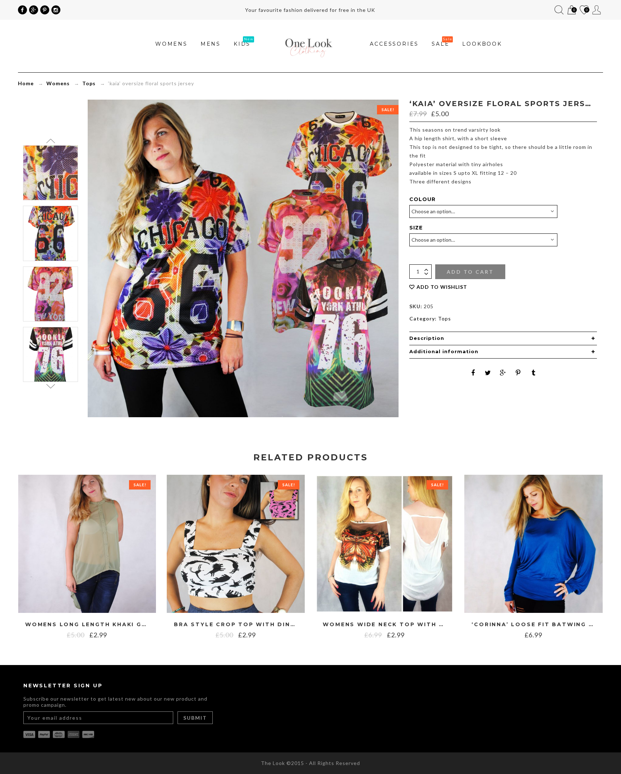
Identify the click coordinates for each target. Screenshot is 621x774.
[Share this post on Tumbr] (533, 372)
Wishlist (584, 10)
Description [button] (426, 338)
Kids (242, 44)
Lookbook (482, 44)
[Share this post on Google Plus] (503, 372)
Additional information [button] (443, 351)
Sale (440, 44)
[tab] (503, 338)
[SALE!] (87, 543)
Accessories (394, 44)
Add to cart (470, 272)
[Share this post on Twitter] (488, 372)
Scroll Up (50, 141)
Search (559, 9)
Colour (422, 199)
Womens (171, 44)
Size (416, 227)
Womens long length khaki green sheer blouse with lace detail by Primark (87, 624)
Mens (211, 44)
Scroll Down (50, 386)
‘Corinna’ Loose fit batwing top (533, 624)
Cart (571, 10)
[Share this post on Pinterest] (518, 372)
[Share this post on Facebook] (473, 372)
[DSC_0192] (50, 233)
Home (26, 83)
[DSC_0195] (50, 354)
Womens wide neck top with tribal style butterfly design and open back (384, 624)
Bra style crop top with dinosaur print (236, 624)
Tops (89, 83)
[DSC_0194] (50, 293)
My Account (596, 9)
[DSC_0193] (50, 172)
